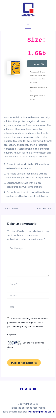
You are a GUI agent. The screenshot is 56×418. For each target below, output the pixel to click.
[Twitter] (26, 389)
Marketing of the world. (41, 411)
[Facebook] (21, 389)
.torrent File (39, 64)
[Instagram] (30, 389)
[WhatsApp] (34, 389)
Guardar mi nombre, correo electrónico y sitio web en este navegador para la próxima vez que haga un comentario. (27, 322)
